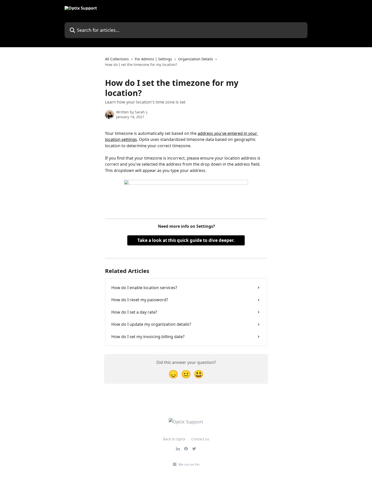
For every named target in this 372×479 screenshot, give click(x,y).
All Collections (117, 59)
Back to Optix (174, 439)
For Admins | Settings (153, 59)
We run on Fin (188, 464)
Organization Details (195, 59)
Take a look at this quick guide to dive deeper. (186, 240)
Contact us (200, 439)
